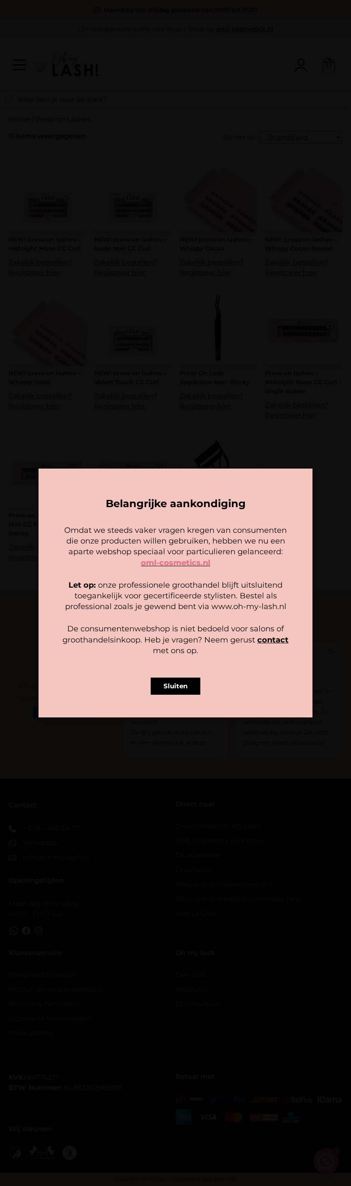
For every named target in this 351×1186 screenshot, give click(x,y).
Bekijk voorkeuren (228, 627)
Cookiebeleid (150, 646)
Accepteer (122, 627)
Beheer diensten (100, 604)
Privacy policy (195, 646)
